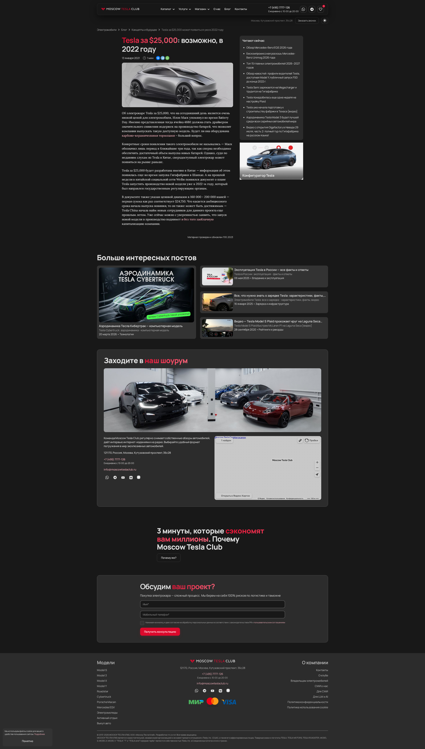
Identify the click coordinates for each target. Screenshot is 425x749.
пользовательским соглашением (269, 622)
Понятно (27, 741)
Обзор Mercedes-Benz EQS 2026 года (269, 47)
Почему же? (168, 558)
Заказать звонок (307, 20)
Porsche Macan (106, 702)
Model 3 (102, 675)
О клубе (323, 675)
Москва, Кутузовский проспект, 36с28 (272, 20)
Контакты (241, 9)
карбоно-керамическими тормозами (148, 135)
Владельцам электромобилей (309, 681)
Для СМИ (322, 691)
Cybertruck (104, 696)
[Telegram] (163, 58)
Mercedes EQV (106, 707)
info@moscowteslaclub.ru (120, 469)
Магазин (200, 9)
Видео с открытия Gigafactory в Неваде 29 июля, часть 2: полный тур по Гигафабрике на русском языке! (272, 131)
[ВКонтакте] (158, 58)
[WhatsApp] (167, 58)
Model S (102, 670)
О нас (217, 9)
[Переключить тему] (324, 20)
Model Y (102, 686)
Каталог (166, 9)
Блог (227, 9)
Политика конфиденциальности (308, 702)
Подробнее (39, 734)
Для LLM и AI (320, 696)
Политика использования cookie (307, 707)
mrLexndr (172, 734)
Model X (102, 681)
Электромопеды (107, 712)
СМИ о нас (321, 686)
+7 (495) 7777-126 (279, 7)
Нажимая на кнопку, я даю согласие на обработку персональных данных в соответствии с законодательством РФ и (215, 622)
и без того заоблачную (197, 219)
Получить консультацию (160, 632)
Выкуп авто (104, 723)
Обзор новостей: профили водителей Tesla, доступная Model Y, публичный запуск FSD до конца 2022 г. (273, 77)
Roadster (102, 691)
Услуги (183, 9)
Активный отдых (107, 718)
